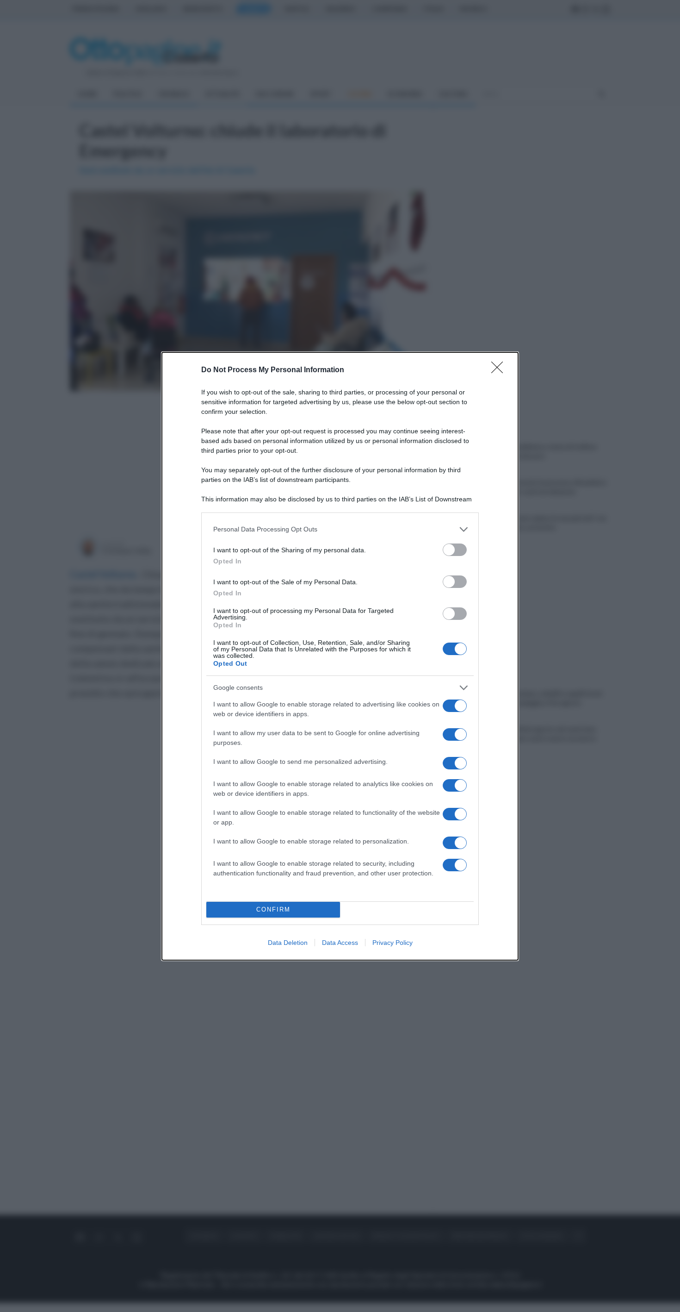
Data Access (340, 942)
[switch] (455, 550)
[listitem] (340, 529)
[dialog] (340, 656)
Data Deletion (288, 942)
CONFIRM (273, 909)
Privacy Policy (392, 942)
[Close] (500, 370)
